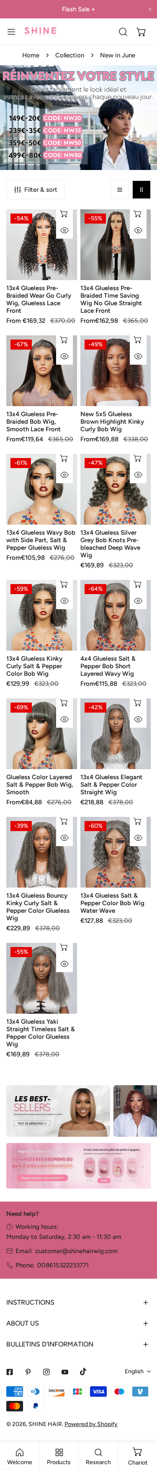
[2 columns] (141, 189)
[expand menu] (11, 31)
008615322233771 (63, 1265)
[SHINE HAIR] (40, 31)
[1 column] (120, 189)
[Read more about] (58, 1111)
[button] (141, 32)
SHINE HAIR (45, 1424)
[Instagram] (46, 1372)
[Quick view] (64, 230)
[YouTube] (65, 1372)
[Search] (123, 32)
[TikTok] (83, 1371)
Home (30, 55)
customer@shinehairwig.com (76, 1251)
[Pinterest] (28, 1372)
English (134, 1371)
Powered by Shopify (91, 1424)
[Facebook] (9, 1372)
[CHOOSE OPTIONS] (64, 213)
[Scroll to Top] (142, 1425)
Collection (69, 55)
